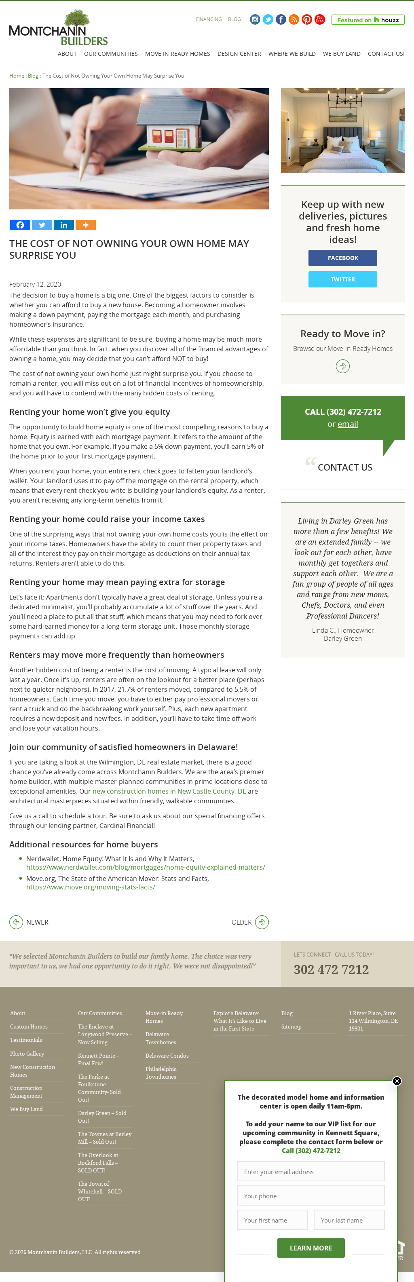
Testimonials (26, 1040)
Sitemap (291, 1027)
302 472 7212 (331, 970)
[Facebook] (20, 225)
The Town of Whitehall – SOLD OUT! (100, 1191)
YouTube (320, 19)
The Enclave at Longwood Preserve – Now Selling (105, 1034)
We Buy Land (342, 53)
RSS (294, 19)
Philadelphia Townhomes (161, 1073)
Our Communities (111, 53)
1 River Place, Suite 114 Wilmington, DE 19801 (373, 1021)
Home (16, 75)
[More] (86, 225)
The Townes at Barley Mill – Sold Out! (104, 1138)
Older (242, 922)
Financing (209, 19)
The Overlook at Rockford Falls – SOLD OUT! (98, 1163)
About (67, 53)
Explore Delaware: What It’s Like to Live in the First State (239, 1021)
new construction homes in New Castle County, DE (169, 791)
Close (397, 1081)
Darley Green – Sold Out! (102, 1117)
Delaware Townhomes (161, 1038)
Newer (29, 922)
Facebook (281, 19)
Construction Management (26, 1092)
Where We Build (292, 53)
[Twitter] (42, 225)
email (348, 423)
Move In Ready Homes (177, 53)
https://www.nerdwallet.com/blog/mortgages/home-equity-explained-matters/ (145, 867)
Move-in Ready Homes (164, 1017)
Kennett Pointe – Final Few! (98, 1060)
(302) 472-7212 (354, 411)
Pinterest (307, 19)
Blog (234, 19)
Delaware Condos (167, 1056)
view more (343, 366)
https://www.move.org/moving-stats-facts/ (90, 887)
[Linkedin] (64, 225)
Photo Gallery (27, 1054)
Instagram (255, 19)
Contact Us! (386, 53)
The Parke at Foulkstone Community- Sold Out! (99, 1088)
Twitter (268, 19)
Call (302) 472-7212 (311, 1150)
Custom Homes (29, 1027)
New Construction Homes (32, 1071)
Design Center (239, 53)
